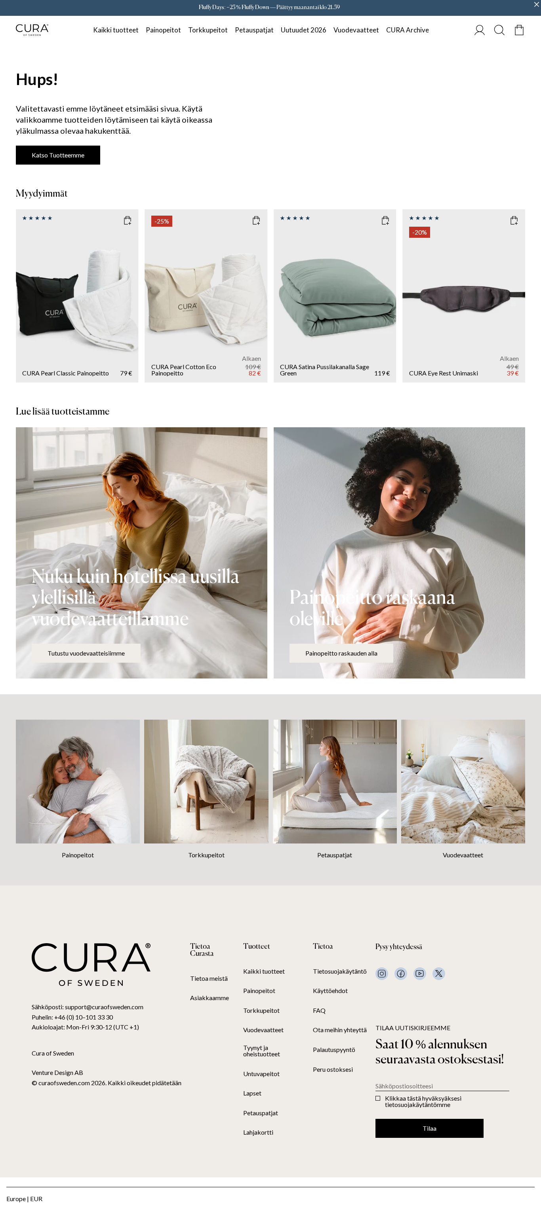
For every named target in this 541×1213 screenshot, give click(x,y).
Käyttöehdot (330, 990)
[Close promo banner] (536, 4)
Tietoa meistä (209, 978)
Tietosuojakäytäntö (340, 971)
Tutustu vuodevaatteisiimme (86, 653)
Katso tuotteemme (58, 155)
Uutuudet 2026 (303, 30)
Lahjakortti (258, 1132)
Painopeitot (163, 30)
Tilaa (429, 1128)
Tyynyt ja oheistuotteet (261, 1050)
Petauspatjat (254, 30)
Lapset (252, 1093)
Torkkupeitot (208, 30)
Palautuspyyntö (334, 1049)
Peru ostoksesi (333, 1069)
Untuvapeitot (261, 1074)
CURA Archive (407, 30)
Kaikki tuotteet (116, 30)
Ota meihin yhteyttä (340, 1030)
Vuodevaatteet (356, 30)
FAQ (319, 1010)
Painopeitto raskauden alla (341, 653)
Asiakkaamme (209, 998)
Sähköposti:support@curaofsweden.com (87, 1006)
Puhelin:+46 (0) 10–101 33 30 (72, 1017)
